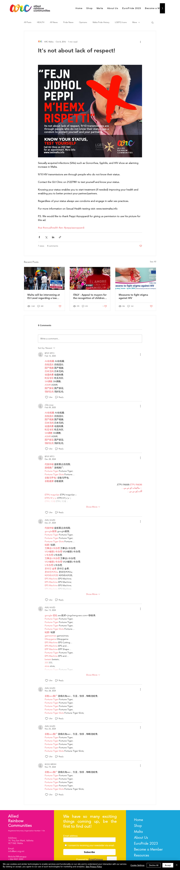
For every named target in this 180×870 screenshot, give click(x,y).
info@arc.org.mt (16, 851)
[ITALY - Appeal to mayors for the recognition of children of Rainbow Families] (90, 278)
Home (138, 819)
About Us (141, 837)
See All (153, 261)
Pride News (68, 22)
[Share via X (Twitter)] (46, 237)
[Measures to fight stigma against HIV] (135, 278)
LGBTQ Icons (121, 22)
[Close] (176, 865)
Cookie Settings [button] (137, 865)
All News (54, 22)
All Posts (27, 22)
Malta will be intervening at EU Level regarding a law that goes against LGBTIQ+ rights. (43, 296)
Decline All (153, 865)
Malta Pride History (101, 22)
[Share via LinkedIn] (53, 237)
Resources (141, 855)
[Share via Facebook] (39, 237)
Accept (168, 865)
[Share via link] (60, 237)
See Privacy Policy (94, 866)
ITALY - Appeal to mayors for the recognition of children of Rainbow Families (90, 296)
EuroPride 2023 (146, 843)
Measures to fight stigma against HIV (133, 296)
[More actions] (140, 41)
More (134, 22)
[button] (152, 22)
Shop (138, 825)
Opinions (83, 22)
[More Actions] (140, 354)
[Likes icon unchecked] (46, 397)
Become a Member (148, 849)
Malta (138, 831)
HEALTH (40, 22)
